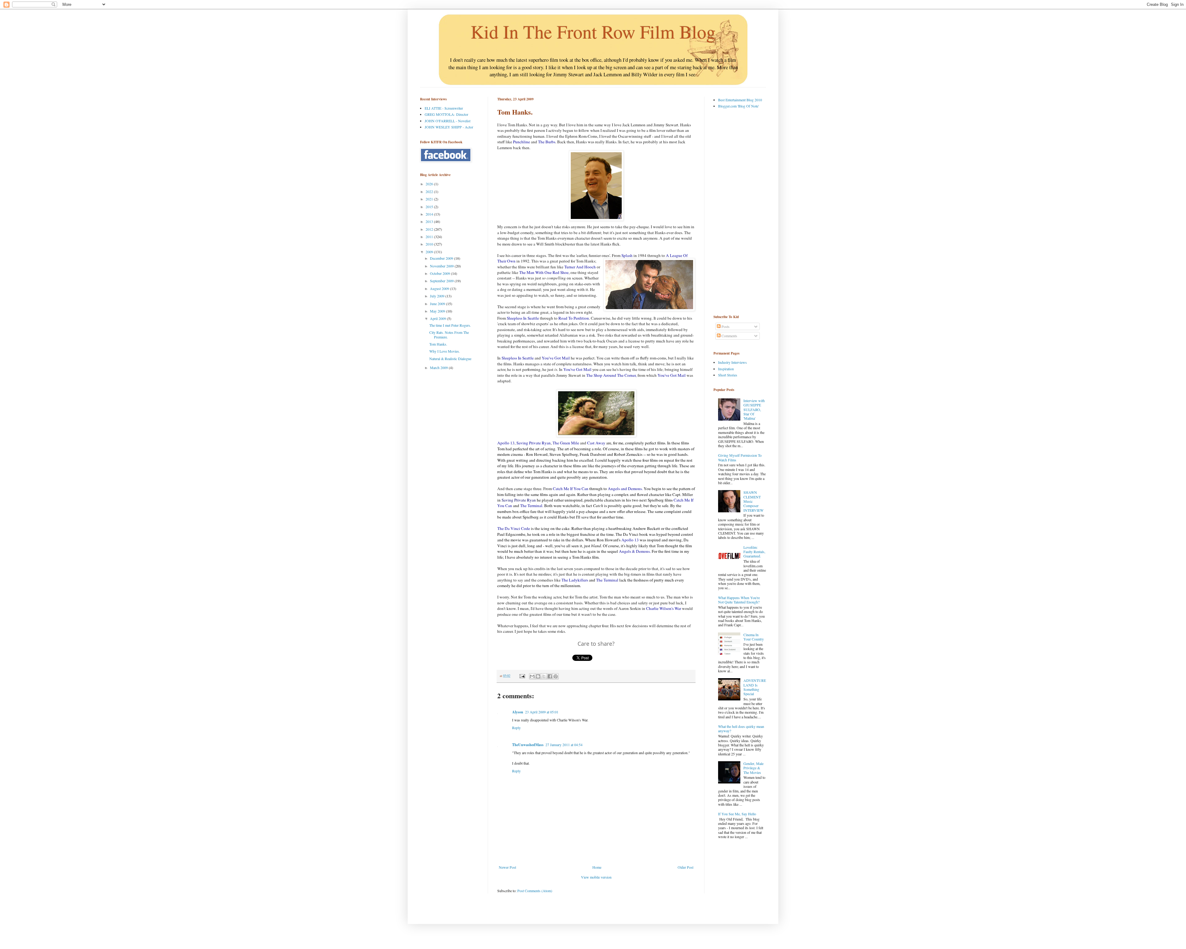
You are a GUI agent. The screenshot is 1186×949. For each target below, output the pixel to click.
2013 (430, 221)
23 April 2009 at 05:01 (541, 711)
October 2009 (440, 273)
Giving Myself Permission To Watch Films (740, 457)
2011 (430, 236)
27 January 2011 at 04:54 (563, 744)
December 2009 (442, 258)
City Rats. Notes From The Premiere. (449, 334)
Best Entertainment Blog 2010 (740, 99)
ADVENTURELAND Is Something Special (754, 687)
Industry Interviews (732, 362)
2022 (430, 191)
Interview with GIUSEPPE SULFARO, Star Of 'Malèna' (754, 409)
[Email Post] (522, 676)
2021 (430, 198)
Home (596, 867)
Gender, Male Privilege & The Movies (753, 768)
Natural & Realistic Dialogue (450, 358)
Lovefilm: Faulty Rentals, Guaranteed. (754, 552)
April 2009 (438, 318)
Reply (516, 727)
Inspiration (726, 368)
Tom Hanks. (438, 344)
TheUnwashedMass (528, 744)
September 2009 (442, 280)
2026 (430, 183)
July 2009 (437, 295)
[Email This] (532, 676)
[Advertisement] (738, 211)
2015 (430, 206)
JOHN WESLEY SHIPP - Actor (449, 126)
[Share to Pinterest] (556, 676)
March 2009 (439, 367)
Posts (725, 326)
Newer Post (507, 867)
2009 (430, 251)
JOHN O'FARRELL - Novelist (447, 120)
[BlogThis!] (538, 676)
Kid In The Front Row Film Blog (593, 31)
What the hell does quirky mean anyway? (741, 728)
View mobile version (596, 877)
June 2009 (438, 303)
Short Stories (727, 374)
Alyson (517, 712)
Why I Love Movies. (444, 351)
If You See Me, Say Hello (737, 813)
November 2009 (442, 265)
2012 (430, 229)
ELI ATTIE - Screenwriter (444, 108)
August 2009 (440, 288)
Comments (729, 335)
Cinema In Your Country (753, 636)
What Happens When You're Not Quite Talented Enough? (739, 599)
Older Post (685, 867)
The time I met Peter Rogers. (450, 325)
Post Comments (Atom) (534, 890)
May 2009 (438, 311)
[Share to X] (544, 676)
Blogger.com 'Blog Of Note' (738, 105)
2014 (430, 214)
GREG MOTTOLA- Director (446, 114)
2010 (430, 243)
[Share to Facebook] (550, 676)
